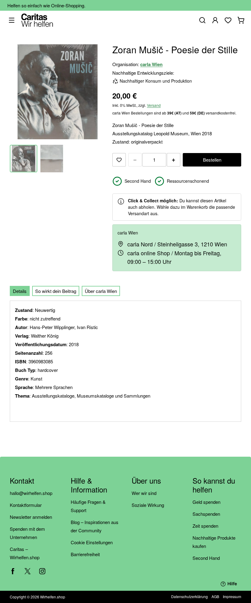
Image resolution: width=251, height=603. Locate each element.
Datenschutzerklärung (189, 596)
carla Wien (151, 64)
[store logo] (37, 20)
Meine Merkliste (228, 20)
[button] (52, 158)
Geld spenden (206, 502)
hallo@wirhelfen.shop (31, 493)
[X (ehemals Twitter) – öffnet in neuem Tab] (27, 571)
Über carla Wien (101, 291)
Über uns (146, 481)
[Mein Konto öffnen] (215, 20)
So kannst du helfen (214, 485)
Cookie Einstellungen (92, 542)
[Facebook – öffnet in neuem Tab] (13, 571)
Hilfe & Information (89, 485)
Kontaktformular (26, 505)
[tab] (20, 291)
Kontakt (22, 481)
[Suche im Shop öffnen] (202, 20)
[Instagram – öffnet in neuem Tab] (42, 571)
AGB (215, 596)
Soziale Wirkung (148, 505)
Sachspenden (206, 514)
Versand (154, 105)
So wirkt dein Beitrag (55, 291)
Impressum (232, 596)
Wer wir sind (144, 493)
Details (20, 291)
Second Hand (206, 558)
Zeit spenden (205, 525)
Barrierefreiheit (85, 554)
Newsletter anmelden (31, 517)
